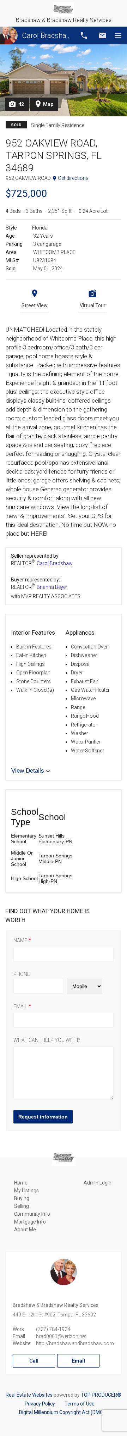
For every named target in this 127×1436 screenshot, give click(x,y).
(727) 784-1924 (53, 1329)
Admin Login (97, 1183)
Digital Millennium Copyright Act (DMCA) (63, 1412)
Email (102, 35)
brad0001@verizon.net (61, 1336)
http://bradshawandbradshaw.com (75, 1343)
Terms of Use (80, 1404)
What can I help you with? (46, 1040)
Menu (118, 35)
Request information (43, 1117)
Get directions (73, 178)
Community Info (32, 1214)
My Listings (26, 1190)
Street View (35, 305)
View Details (27, 770)
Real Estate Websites (29, 1395)
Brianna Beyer (52, 587)
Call (84, 35)
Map (48, 104)
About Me (25, 1229)
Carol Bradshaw (46, 35)
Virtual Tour (92, 305)
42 (21, 104)
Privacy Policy (40, 1404)
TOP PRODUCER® (101, 1395)
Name (20, 940)
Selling (21, 1206)
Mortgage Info (30, 1222)
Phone (21, 974)
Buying (21, 1198)
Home (21, 1183)
